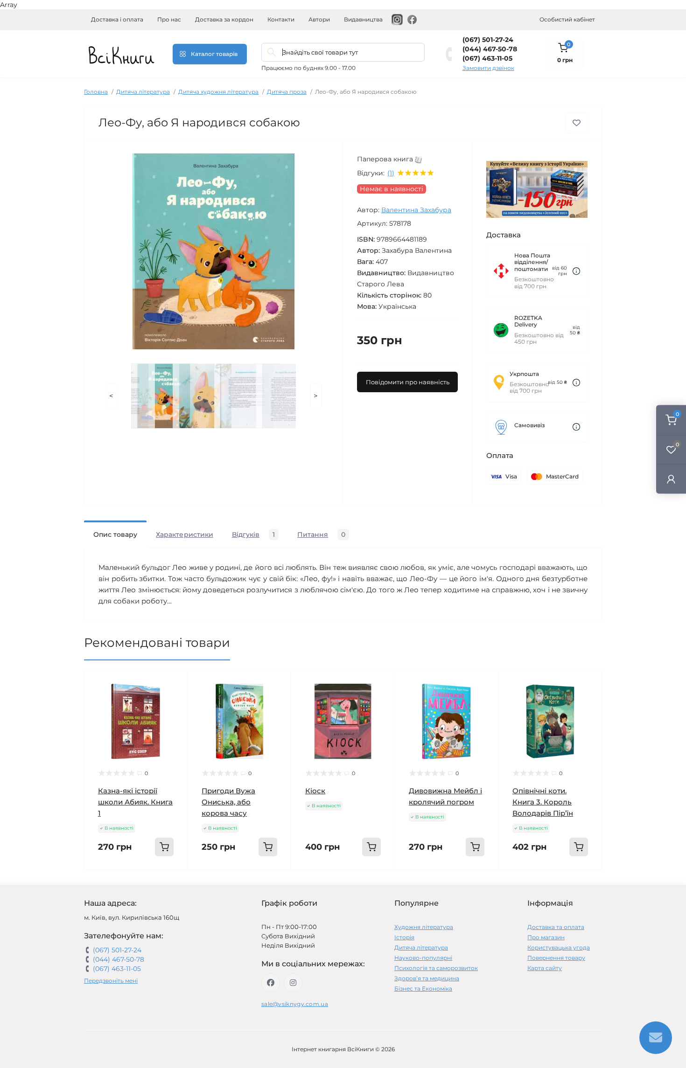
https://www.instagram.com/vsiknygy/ (293, 982)
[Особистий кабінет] (671, 478)
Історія (404, 937)
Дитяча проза (287, 91)
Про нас (169, 19)
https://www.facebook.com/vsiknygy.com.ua (270, 982)
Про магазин (546, 937)
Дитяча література (143, 91)
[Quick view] (174, 684)
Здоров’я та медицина (426, 978)
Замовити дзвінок (488, 67)
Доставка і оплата (117, 19)
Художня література (423, 926)
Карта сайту (544, 967)
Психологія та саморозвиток (436, 967)
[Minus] (103, 884)
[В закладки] (577, 122)
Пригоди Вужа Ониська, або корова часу (228, 802)
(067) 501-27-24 (487, 39)
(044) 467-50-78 (489, 49)
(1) (390, 173)
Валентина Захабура (416, 210)
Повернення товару (556, 957)
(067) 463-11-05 (487, 58)
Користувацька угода (558, 947)
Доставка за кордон (224, 19)
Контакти (280, 19)
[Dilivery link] (576, 271)
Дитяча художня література (218, 91)
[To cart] (164, 847)
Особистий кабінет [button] (567, 19)
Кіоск (315, 790)
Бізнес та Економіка (423, 988)
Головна (96, 91)
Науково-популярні (423, 957)
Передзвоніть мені (111, 980)
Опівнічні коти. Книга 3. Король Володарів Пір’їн (542, 802)
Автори (319, 19)
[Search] (271, 52)
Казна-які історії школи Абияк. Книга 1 (135, 802)
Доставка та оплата (555, 926)
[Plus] (169, 884)
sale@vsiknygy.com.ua (294, 1003)
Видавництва (363, 19)
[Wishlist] (174, 701)
